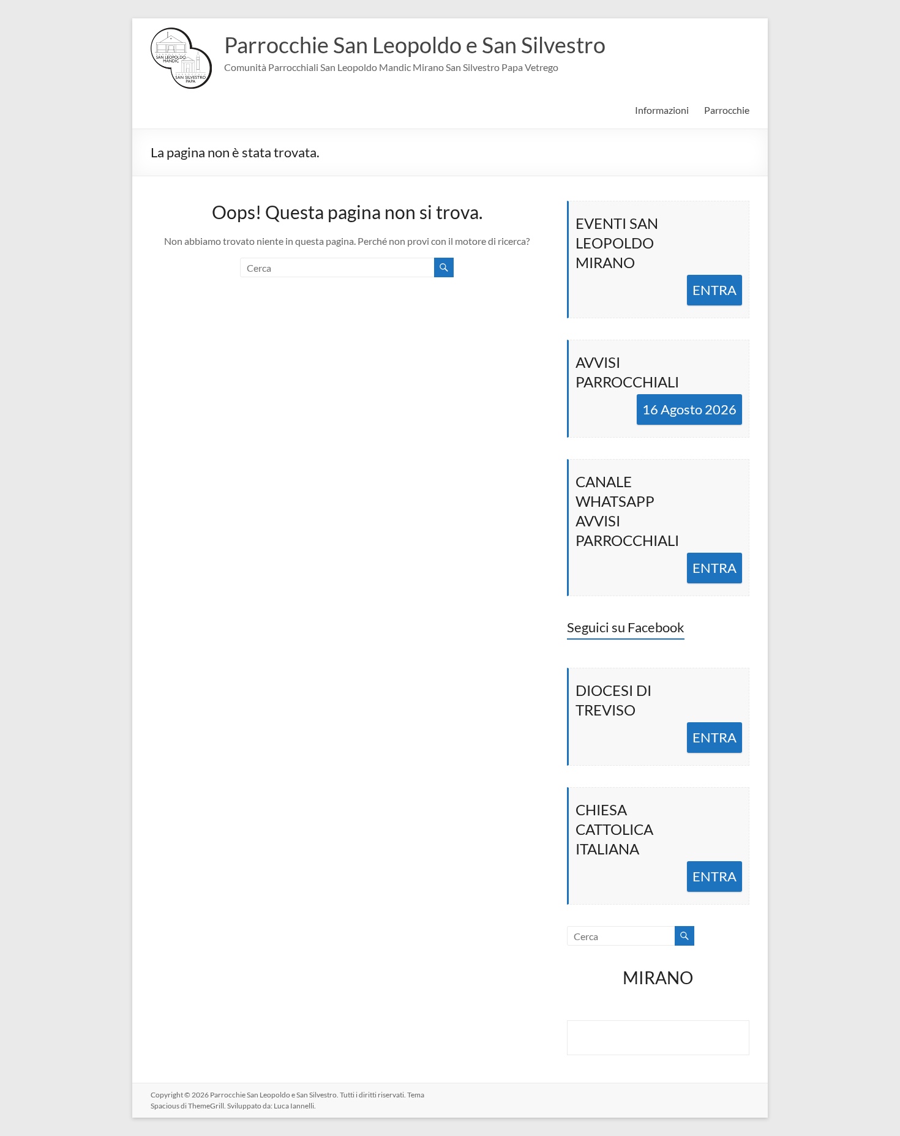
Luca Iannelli (294, 1105)
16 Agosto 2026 (689, 409)
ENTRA (714, 290)
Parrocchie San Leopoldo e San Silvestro (415, 44)
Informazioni (662, 110)
